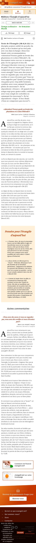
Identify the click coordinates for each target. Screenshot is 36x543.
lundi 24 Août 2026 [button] (17, 23)
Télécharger (11, 33)
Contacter (9, 521)
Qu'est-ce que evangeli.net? (16, 511)
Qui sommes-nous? (12, 514)
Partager (28, 33)
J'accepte (20, 532)
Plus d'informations (30, 532)
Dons (7, 517)
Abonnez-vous (18, 499)
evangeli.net (15, 2)
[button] (32, 2)
